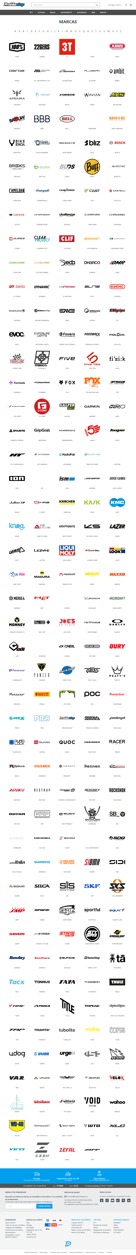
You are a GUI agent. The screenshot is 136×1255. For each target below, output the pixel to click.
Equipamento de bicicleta (102, 1230)
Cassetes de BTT (77, 1223)
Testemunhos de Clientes (14, 1230)
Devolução (30, 1228)
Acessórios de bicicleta (101, 1232)
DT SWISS (116, 1232)
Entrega (29, 1225)
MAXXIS (116, 1228)
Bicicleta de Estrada (100, 1225)
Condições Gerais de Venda (58, 1252)
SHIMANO (117, 1223)
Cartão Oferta (31, 1234)
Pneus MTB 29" (76, 1228)
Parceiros (101, 1252)
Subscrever (44, 1206)
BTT (94, 1223)
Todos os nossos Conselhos (15, 1225)
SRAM (115, 1225)
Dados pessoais (91, 1252)
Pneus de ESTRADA (78, 1232)
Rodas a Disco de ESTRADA (81, 1230)
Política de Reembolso (76, 1252)
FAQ (27, 1223)
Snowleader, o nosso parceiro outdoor (12, 1236)
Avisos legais (44, 1252)
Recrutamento (10, 1232)
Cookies (109, 1252)
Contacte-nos (31, 1237)
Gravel (95, 1228)
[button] (130, 5)
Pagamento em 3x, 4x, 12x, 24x (34, 1231)
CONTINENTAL (118, 1230)
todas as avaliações (93, 1186)
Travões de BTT (76, 1225)
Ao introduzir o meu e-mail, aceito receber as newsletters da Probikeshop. (28, 1202)
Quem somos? (10, 1223)
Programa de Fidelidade (13, 1228)
